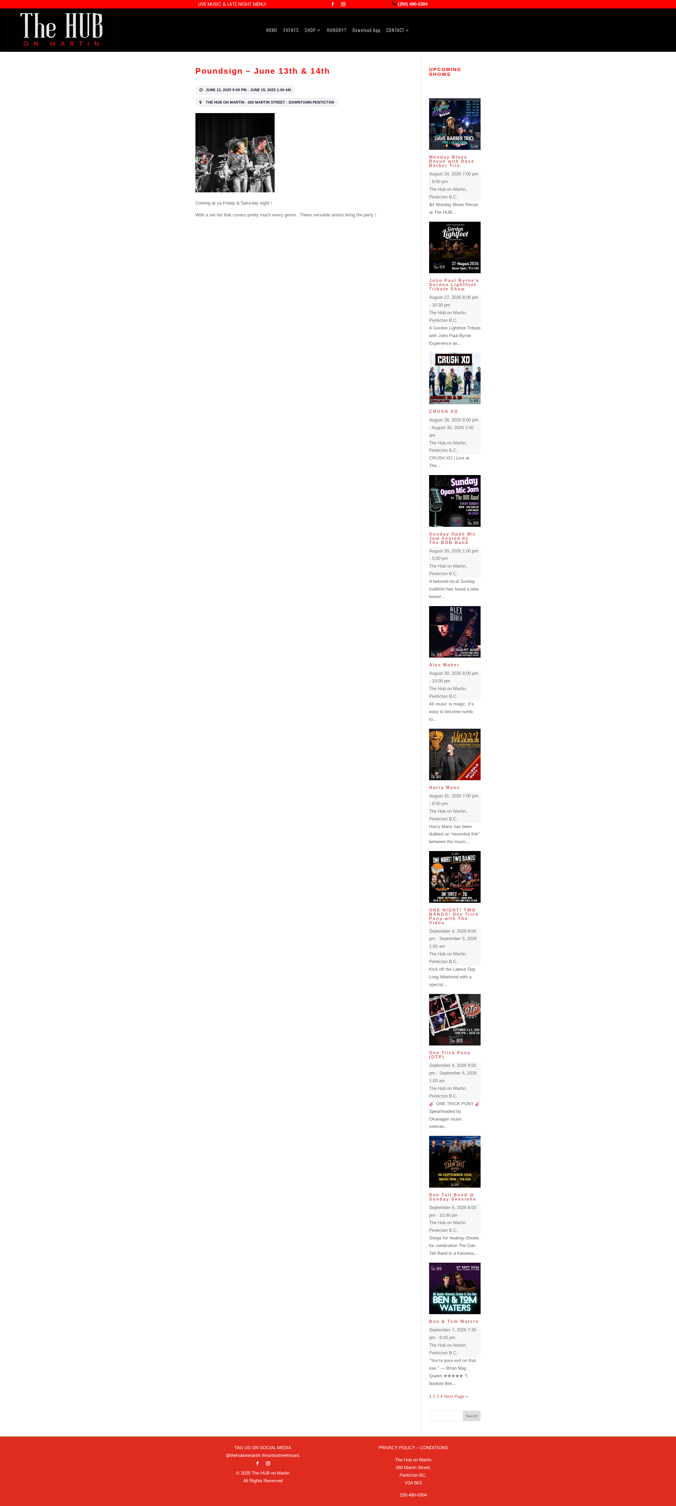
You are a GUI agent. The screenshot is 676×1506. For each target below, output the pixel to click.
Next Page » (456, 1396)
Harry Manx (444, 787)
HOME (272, 30)
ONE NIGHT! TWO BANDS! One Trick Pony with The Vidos (454, 916)
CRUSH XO (443, 411)
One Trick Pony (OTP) (450, 1055)
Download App (367, 30)
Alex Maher (444, 665)
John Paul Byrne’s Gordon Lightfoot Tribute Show (454, 284)
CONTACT (395, 30)
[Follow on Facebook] (332, 4)
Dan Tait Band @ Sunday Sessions (452, 1197)
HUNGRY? (337, 30)
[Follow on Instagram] (343, 4)
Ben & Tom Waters (454, 1321)
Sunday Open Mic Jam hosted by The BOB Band (452, 538)
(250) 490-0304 (412, 4)
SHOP (310, 30)
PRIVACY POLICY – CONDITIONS (413, 1447)
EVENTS (291, 30)
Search (472, 1416)
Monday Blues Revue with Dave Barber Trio (452, 161)
